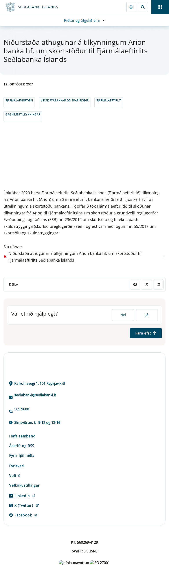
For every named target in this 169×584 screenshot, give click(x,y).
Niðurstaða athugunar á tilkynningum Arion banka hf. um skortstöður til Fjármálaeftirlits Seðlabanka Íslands (74, 257)
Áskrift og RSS (21, 445)
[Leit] (143, 7)
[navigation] (160, 7)
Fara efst (143, 333)
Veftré (14, 475)
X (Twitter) (24, 505)
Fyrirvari (16, 466)
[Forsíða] (47, 7)
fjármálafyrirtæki (19, 100)
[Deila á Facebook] (135, 284)
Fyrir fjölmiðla (22, 455)
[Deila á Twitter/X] (147, 284)
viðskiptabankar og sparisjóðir (64, 100)
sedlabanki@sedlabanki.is (35, 395)
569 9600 (21, 409)
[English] (131, 7)
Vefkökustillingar (24, 485)
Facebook (23, 515)
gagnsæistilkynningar (23, 114)
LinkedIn (22, 495)
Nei (123, 315)
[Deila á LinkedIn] (158, 284)
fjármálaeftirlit (108, 100)
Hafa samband (22, 436)
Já (146, 315)
